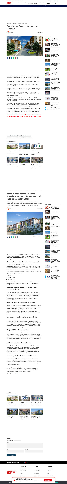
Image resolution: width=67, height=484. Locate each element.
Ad (7, 449)
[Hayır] (65, 482)
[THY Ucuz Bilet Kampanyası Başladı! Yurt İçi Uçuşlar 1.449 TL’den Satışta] (47, 66)
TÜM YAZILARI (40, 32)
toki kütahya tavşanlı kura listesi (25, 135)
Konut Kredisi (53, 3)
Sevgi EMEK (11, 208)
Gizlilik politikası (49, 475)
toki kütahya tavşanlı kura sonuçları (13, 137)
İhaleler (35, 3)
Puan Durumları (36, 476)
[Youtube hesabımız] (25, 462)
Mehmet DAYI (11, 32)
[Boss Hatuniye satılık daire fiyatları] (47, 61)
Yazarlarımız (49, 470)
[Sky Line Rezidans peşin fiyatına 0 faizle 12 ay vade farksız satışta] (47, 257)
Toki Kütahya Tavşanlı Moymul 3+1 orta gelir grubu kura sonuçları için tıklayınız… (24, 116)
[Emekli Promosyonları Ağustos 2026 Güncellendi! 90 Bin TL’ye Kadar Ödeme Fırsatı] (47, 45)
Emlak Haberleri (18, 3)
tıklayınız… (18, 373)
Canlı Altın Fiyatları (37, 469)
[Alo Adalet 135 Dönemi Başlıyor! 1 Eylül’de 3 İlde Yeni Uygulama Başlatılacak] (47, 41)
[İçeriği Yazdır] (17, 58)
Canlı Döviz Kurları (37, 470)
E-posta (26, 449)
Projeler (47, 3)
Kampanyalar (30, 3)
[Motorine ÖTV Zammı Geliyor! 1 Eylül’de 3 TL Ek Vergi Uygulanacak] (47, 57)
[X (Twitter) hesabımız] (22, 462)
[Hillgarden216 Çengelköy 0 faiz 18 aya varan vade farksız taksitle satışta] (47, 85)
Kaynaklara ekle (48, 480)
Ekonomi (22, 475)
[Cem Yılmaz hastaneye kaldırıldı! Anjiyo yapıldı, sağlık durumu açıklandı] (47, 100)
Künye (48, 473)
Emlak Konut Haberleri (41, 3)
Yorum (8, 442)
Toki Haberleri (24, 3)
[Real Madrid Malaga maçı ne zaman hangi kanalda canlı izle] (47, 70)
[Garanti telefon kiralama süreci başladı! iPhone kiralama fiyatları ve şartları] (47, 75)
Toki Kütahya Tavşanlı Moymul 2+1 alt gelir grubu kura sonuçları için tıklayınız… (24, 114)
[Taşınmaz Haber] (10, 4)
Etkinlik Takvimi (49, 469)
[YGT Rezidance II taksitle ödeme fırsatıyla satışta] (47, 248)
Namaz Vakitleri (36, 473)
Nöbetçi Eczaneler (37, 475)
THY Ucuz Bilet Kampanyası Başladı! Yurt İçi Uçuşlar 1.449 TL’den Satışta (19, 5)
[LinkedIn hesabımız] (27, 462)
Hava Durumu (36, 472)
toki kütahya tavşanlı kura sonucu (27, 137)
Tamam (56, 482)
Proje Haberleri (23, 469)
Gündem (22, 473)
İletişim (48, 472)
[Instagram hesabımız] (24, 462)
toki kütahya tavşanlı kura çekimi (13, 135)
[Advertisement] (33, 15)
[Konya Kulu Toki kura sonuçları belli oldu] (24, 160)
